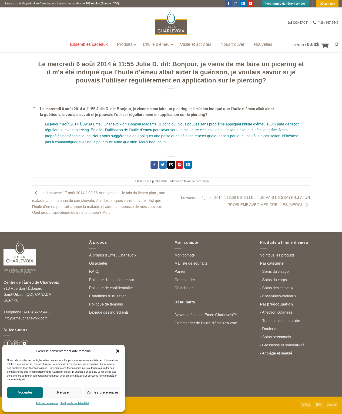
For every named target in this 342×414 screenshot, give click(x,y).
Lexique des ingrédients (109, 312)
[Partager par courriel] (171, 165)
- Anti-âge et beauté (276, 353)
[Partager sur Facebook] (154, 165)
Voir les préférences (103, 392)
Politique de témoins (47, 403)
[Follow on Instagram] (235, 3)
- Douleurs (268, 329)
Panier (179, 271)
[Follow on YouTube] (24, 344)
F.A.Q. (94, 271)
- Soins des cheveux (277, 288)
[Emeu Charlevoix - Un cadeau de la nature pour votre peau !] (171, 22)
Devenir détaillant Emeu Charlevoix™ (205, 315)
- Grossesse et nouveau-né (282, 345)
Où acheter (98, 263)
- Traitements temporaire (280, 321)
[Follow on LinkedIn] (243, 3)
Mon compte (184, 255)
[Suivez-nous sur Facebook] (228, 3)
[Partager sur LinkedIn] (188, 165)
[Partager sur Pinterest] (179, 165)
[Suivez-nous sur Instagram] (16, 344)
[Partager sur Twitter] (163, 165)
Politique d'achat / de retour (111, 280)
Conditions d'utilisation (108, 296)
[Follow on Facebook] (8, 344)
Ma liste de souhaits (190, 263)
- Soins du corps (273, 280)
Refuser (63, 392)
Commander (184, 280)
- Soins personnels (275, 337)
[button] (117, 351)
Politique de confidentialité (74, 403)
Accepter (25, 392)
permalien (202, 181)
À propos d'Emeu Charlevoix (112, 255)
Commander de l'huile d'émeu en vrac (205, 323)
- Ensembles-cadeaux (278, 296)
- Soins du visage (274, 271)
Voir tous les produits (277, 255)
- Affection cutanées (276, 312)
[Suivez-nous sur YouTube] (250, 3)
